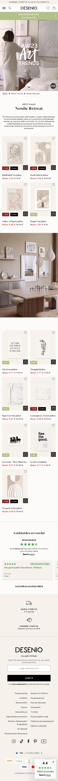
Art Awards (22, 729)
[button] (29, 86)
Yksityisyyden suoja (39, 717)
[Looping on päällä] (53, 86)
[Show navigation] (4, 8)
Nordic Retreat (33, 94)
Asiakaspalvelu (37, 698)
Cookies (34, 712)
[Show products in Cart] (54, 8)
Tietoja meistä (21, 693)
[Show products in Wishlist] (48, 8)
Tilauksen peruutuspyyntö (42, 721)
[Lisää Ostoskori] (25, 167)
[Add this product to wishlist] (25, 138)
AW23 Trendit (17, 94)
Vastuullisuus (21, 712)
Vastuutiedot (21, 703)
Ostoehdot (35, 707)
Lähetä (29, 678)
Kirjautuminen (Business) (16, 733)
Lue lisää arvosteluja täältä (29, 586)
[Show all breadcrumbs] (5, 93)
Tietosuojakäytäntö (19, 684)
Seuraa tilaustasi (38, 703)
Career (24, 707)
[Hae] (10, 8)
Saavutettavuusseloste (16, 717)
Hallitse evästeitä (38, 726)
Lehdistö (23, 698)
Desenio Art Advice (39, 693)
